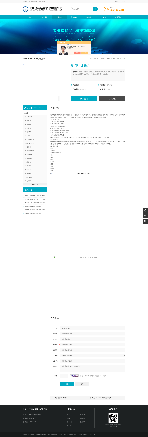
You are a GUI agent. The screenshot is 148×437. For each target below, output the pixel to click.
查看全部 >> (35, 184)
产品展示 (96, 59)
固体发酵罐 (28, 128)
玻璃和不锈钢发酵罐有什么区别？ (34, 213)
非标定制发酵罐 (29, 143)
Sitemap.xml (92, 434)
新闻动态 (74, 17)
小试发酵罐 (28, 147)
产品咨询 (84, 99)
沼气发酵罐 (28, 166)
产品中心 (59, 17)
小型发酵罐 (28, 162)
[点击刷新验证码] (74, 375)
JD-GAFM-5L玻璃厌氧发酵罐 (103, 398)
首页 (30, 17)
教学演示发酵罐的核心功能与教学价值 (35, 195)
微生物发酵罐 (28, 154)
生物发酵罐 (28, 181)
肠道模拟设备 (28, 116)
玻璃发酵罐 (28, 173)
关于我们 (44, 17)
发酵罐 (102, 59)
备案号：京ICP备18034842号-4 (67, 434)
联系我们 (123, 1)
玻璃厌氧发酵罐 (29, 150)
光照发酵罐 (28, 120)
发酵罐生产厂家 (62, 398)
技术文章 (88, 17)
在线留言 (116, 1)
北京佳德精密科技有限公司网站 (35, 1)
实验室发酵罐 (28, 177)
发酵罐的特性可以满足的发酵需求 (34, 206)
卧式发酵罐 (28, 132)
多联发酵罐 (28, 135)
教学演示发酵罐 (111, 59)
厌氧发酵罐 (28, 169)
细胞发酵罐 (28, 124)
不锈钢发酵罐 (28, 158)
